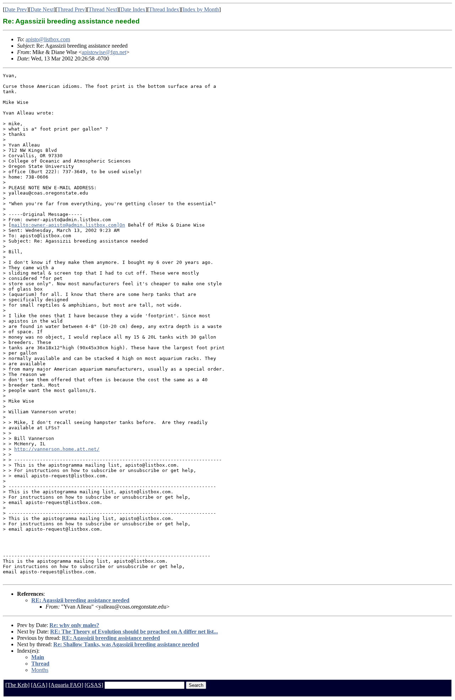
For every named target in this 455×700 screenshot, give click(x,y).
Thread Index (164, 9)
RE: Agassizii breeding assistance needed (80, 600)
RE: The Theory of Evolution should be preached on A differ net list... (134, 632)
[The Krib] (17, 685)
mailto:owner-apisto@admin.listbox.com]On (68, 225)
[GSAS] (94, 685)
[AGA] (39, 685)
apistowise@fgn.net (104, 52)
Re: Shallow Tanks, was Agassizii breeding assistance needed (126, 644)
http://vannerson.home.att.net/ (57, 449)
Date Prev (16, 9)
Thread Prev (71, 9)
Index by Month (201, 9)
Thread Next (103, 9)
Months (39, 670)
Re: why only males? (74, 625)
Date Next (42, 9)
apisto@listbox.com (48, 39)
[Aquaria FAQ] (66, 685)
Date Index (133, 9)
